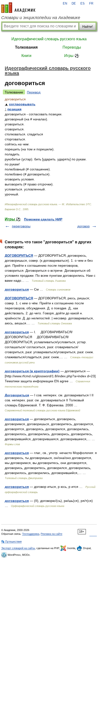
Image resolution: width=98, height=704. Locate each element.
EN (65, 3)
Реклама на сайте (51, 533)
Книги (26, 56)
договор (83, 226)
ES (82, 3)
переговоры (21, 226)
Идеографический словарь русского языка (49, 39)
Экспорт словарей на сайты (18, 548)
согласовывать (22, 104)
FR (91, 3)
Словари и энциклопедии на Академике (40, 17)
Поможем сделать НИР (43, 219)
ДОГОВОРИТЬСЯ (19, 255)
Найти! (87, 26)
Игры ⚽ (71, 56)
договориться (17, 289)
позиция (14, 109)
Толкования (26, 47)
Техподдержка (30, 533)
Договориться (17, 395)
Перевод (33, 92)
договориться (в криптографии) (32, 371)
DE (74, 3)
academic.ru (18, 7)
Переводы (72, 47)
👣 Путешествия (11, 541)
